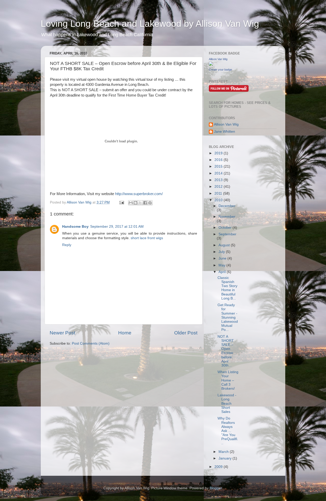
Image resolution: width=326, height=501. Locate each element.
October (226, 227)
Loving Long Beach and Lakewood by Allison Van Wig (150, 23)
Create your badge (220, 69)
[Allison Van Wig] (211, 64)
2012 (219, 186)
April (223, 272)
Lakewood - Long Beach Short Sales (227, 403)
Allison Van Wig (218, 59)
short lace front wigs (147, 238)
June (223, 258)
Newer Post (62, 332)
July (222, 252)
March (224, 452)
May (222, 265)
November (227, 217)
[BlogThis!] (135, 202)
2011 (218, 193)
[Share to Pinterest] (150, 202)
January (226, 458)
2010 (219, 200)
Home (124, 332)
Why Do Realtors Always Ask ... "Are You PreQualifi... (228, 430)
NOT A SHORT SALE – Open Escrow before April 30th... (226, 351)
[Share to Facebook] (145, 202)
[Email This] (130, 202)
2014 (219, 173)
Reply (66, 245)
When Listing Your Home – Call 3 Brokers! (228, 380)
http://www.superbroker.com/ (139, 194)
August (225, 245)
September (227, 234)
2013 (219, 180)
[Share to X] (140, 202)
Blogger (216, 488)
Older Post (185, 332)
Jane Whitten (224, 131)
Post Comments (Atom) (91, 343)
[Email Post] (121, 202)
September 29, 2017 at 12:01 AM (117, 226)
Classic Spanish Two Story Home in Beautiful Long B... (227, 288)
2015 (219, 166)
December (227, 206)
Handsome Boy (75, 226)
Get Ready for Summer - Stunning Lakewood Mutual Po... (228, 317)
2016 (219, 160)
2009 (219, 467)
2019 (219, 153)
